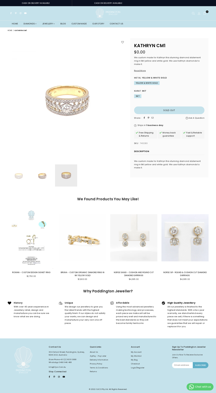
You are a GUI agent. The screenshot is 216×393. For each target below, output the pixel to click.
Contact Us (116, 23)
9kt (138, 96)
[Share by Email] (153, 118)
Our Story (98, 23)
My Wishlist (136, 356)
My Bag (134, 360)
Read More (140, 70)
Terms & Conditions (99, 367)
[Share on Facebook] (144, 118)
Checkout (135, 363)
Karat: (140, 90)
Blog (63, 23)
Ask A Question (196, 117)
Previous (10, 98)
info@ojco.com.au (57, 367)
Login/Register (138, 367)
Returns (93, 371)
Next (123, 98)
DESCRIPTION (141, 151)
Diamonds (29, 23)
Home (15, 23)
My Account (136, 352)
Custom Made (79, 23)
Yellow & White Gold (147, 83)
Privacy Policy (96, 363)
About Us (94, 352)
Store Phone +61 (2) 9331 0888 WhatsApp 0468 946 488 (63, 361)
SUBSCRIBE (200, 365)
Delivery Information (99, 360)
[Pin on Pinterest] (148, 118)
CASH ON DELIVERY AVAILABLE (36, 3)
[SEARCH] (193, 13)
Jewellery (48, 23)
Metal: (150, 77)
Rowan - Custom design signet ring (31, 272)
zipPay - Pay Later (98, 356)
